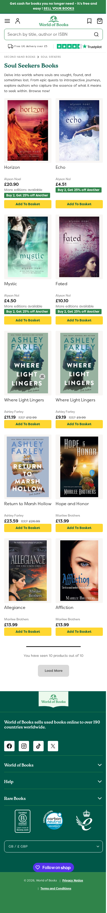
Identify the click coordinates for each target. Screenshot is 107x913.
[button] (7, 21)
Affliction (63, 614)
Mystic (10, 287)
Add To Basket (27, 207)
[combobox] (51, 34)
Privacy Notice (71, 886)
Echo (59, 167)
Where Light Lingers (24, 406)
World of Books (45, 886)
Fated (59, 287)
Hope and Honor (70, 510)
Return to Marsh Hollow (20, 513)
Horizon (12, 167)
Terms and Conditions (54, 894)
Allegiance (14, 614)
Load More (52, 677)
